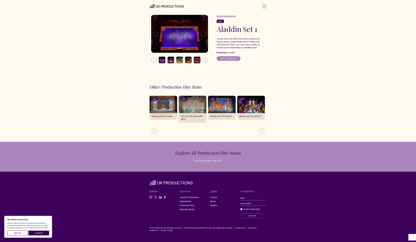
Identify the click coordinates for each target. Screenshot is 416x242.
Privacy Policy (255, 209)
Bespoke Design (187, 209)
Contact (213, 197)
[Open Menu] (264, 6)
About (213, 201)
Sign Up (252, 216)
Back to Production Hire (226, 16)
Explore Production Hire (208, 161)
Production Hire (187, 205)
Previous (155, 34)
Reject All (17, 233)
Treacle (170, 230)
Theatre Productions (189, 197)
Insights (213, 205)
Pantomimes (185, 201)
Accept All (38, 233)
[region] (28, 227)
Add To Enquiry (228, 58)
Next (203, 34)
